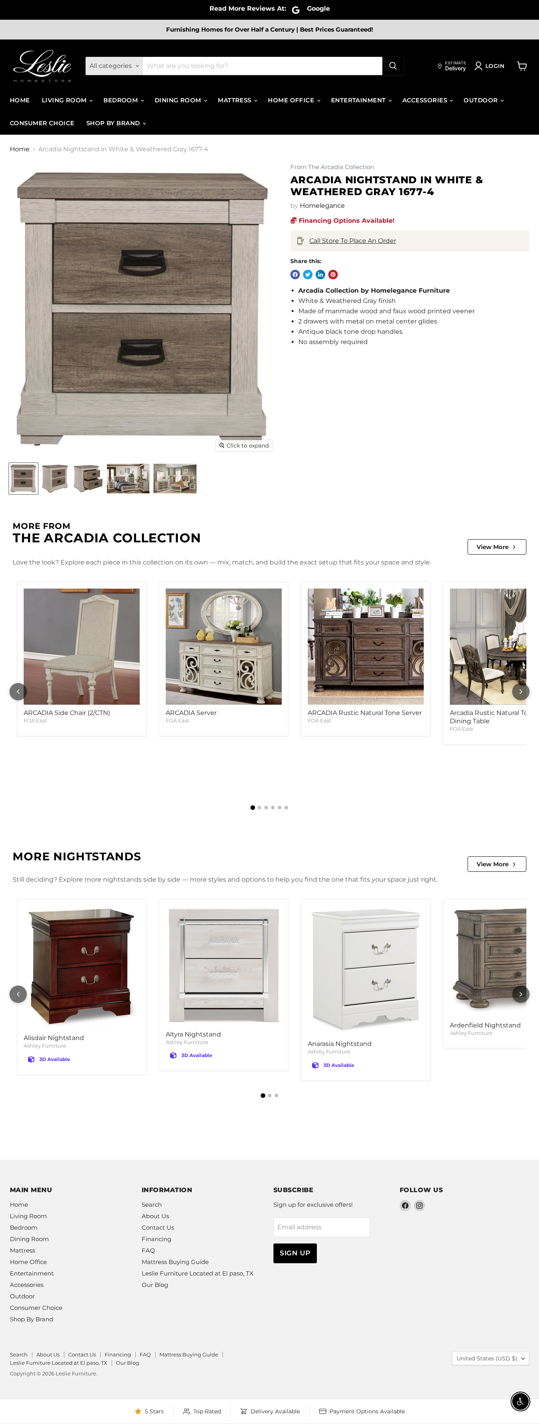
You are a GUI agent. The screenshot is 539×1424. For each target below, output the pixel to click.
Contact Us (158, 1227)
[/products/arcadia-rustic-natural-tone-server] (366, 647)
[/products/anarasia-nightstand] (366, 971)
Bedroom (121, 100)
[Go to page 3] (266, 807)
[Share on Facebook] (295, 274)
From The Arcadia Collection (332, 167)
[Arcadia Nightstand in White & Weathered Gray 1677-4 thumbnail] (23, 478)
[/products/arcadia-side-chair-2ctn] (82, 647)
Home (20, 100)
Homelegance (322, 205)
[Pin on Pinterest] (333, 274)
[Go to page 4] (273, 807)
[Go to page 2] (259, 807)
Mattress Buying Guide (175, 1262)
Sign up (295, 1253)
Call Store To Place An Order (352, 241)
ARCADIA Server (191, 713)
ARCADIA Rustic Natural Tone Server (365, 713)
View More (493, 547)
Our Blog (155, 1285)
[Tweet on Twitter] (308, 274)
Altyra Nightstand (193, 1034)
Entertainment (359, 100)
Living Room (65, 100)
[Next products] (521, 691)
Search (152, 1204)
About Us (155, 1216)
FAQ (148, 1250)
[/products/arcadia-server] (224, 647)
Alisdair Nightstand (54, 1038)
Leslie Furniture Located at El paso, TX (197, 1273)
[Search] (393, 66)
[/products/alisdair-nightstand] (82, 968)
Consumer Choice (42, 123)
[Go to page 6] (286, 807)
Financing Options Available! (346, 220)
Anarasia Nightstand (340, 1044)
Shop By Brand (114, 123)
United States (487, 1358)
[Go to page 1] (253, 807)
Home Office (292, 100)
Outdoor (482, 100)
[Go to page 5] (279, 807)
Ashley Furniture (45, 1045)
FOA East (35, 720)
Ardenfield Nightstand (485, 1025)
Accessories (425, 100)
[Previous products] (18, 691)
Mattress (235, 100)
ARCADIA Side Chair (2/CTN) (67, 713)
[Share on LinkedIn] (320, 274)
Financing (156, 1239)
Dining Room (179, 100)
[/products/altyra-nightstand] (224, 966)
